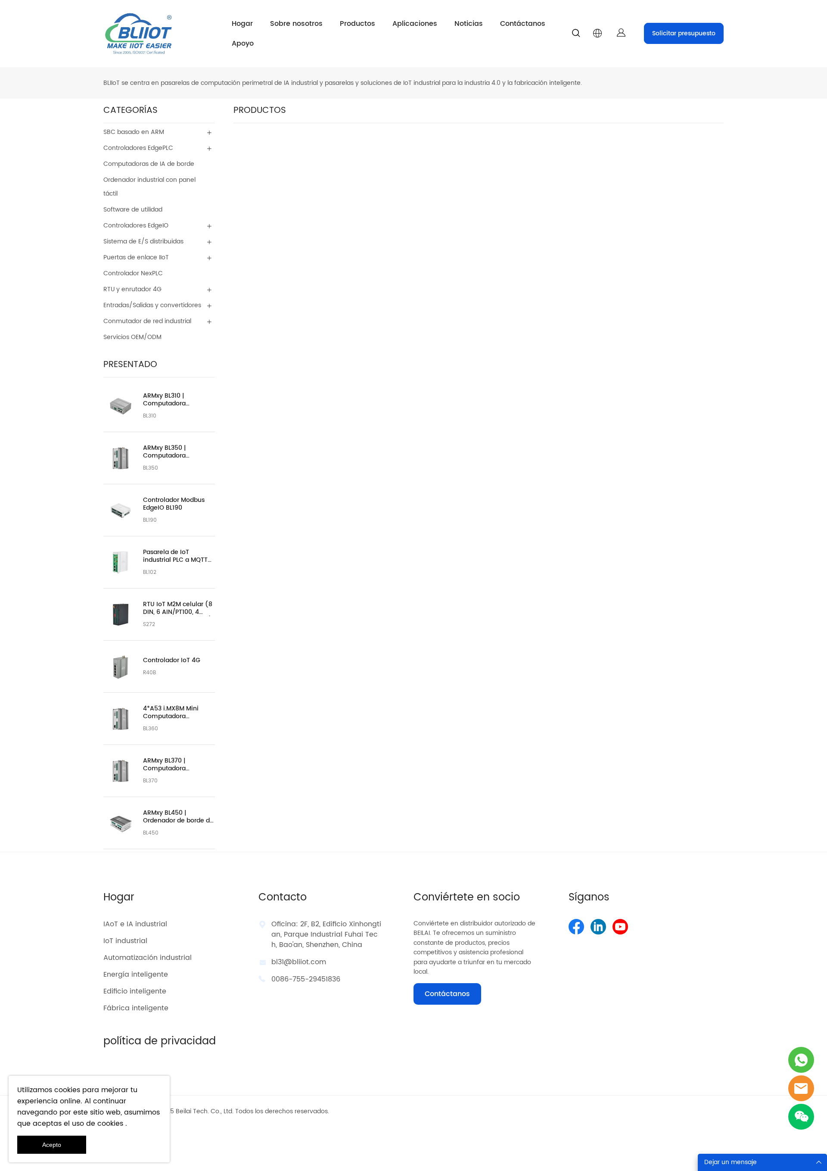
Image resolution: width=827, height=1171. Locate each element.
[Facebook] (576, 926)
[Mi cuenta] (621, 33)
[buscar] (576, 35)
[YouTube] (620, 926)
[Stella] (801, 1060)
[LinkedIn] (598, 926)
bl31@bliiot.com (298, 962)
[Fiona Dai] (801, 1088)
